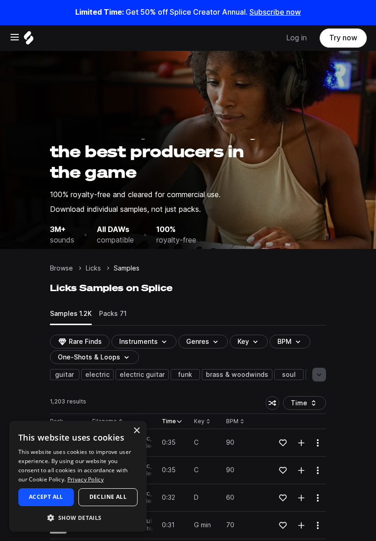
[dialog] (78, 476)
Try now (343, 37)
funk (185, 374)
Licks (93, 268)
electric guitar (142, 374)
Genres (197, 341)
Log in (296, 37)
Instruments (138, 341)
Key (203, 421)
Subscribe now (275, 12)
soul (289, 374)
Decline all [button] (108, 497)
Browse (61, 268)
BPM (284, 341)
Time (308, 404)
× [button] (136, 430)
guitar (64, 374)
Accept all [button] (46, 497)
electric (97, 374)
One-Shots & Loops (89, 357)
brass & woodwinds (237, 374)
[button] (78, 517)
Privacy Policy (85, 479)
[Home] (28, 40)
